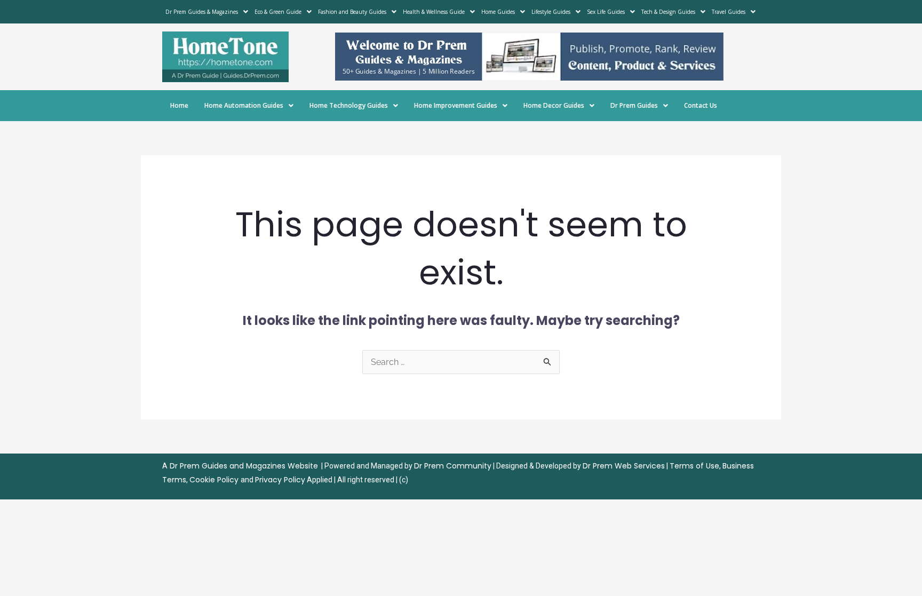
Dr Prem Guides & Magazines (201, 11)
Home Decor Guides (553, 105)
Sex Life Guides (606, 11)
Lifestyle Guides (550, 11)
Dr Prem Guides (634, 105)
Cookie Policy (215, 479)
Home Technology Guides (348, 105)
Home (179, 105)
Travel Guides (728, 11)
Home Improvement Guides (455, 105)
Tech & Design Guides (668, 11)
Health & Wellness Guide (434, 11)
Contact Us (700, 105)
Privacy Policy (280, 479)
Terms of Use (694, 465)
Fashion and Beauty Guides (352, 11)
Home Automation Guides (243, 105)
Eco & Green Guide (278, 11)
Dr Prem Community (452, 465)
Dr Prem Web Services (624, 465)
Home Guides (498, 11)
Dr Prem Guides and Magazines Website (244, 465)
